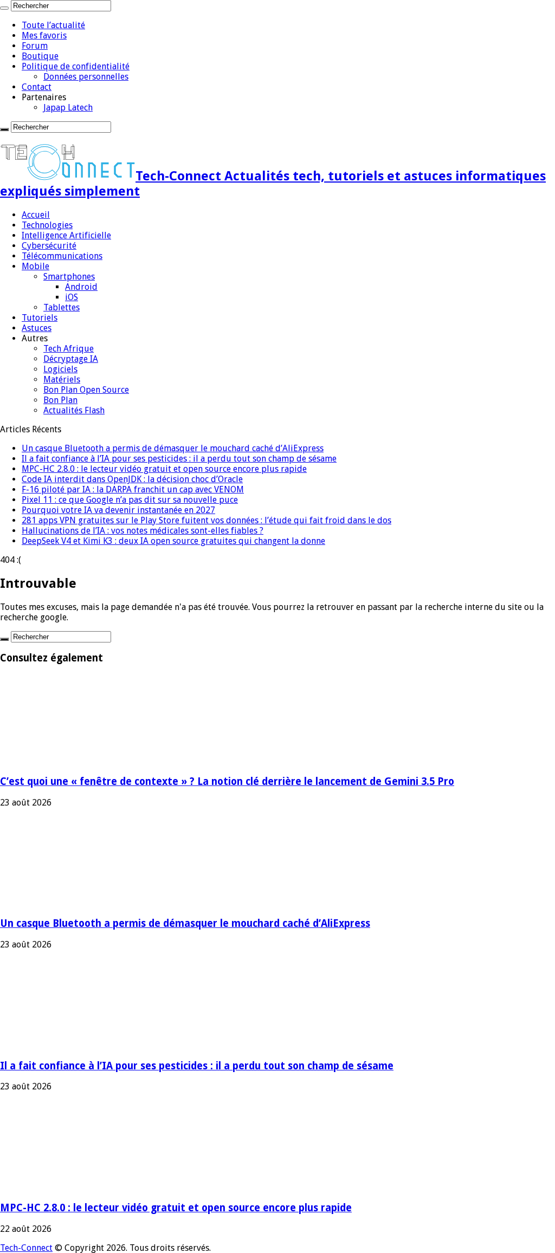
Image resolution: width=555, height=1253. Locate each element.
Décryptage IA (70, 359)
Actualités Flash (74, 410)
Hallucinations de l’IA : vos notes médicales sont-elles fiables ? (142, 530)
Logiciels (60, 369)
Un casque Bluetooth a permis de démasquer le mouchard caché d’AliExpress (173, 448)
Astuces (36, 328)
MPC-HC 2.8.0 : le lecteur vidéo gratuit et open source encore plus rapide (164, 469)
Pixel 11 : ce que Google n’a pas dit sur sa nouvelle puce (130, 500)
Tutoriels (39, 318)
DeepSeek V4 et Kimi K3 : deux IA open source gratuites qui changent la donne (173, 541)
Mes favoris (44, 35)
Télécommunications (62, 256)
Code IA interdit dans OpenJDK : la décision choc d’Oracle (132, 479)
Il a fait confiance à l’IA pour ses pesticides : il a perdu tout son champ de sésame (179, 458)
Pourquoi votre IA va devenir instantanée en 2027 (118, 510)
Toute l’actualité (53, 25)
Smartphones (69, 276)
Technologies (47, 225)
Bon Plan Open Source (86, 390)
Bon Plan (60, 400)
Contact (36, 87)
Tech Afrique (68, 348)
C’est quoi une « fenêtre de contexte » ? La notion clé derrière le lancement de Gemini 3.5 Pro (227, 781)
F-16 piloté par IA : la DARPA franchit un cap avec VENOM (133, 489)
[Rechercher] (4, 8)
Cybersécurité (49, 246)
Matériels (61, 379)
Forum (35, 46)
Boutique (40, 56)
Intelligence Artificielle (66, 235)
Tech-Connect (26, 1248)
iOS (71, 297)
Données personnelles (85, 77)
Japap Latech (68, 107)
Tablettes (61, 307)
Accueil (36, 215)
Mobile (35, 266)
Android (81, 287)
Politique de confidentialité (76, 66)
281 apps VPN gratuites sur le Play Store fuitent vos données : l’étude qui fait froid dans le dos (206, 520)
